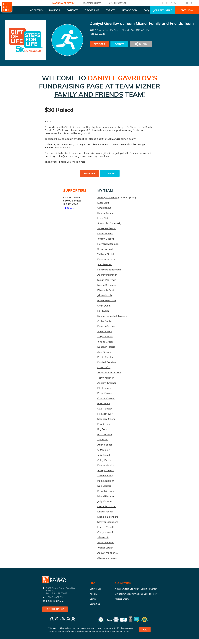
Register (99, 44)
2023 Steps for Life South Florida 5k (112, 30)
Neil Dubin (103, 310)
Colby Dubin (104, 460)
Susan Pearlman (106, 279)
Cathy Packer (105, 321)
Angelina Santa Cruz (109, 372)
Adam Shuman (105, 542)
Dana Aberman (106, 259)
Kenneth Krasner (106, 506)
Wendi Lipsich (105, 547)
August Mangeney (107, 552)
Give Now (186, 10)
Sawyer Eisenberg (107, 521)
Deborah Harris (106, 346)
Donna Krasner (106, 212)
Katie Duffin (103, 367)
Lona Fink (102, 218)
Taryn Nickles (105, 336)
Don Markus (104, 485)
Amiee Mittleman (106, 228)
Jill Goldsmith (104, 295)
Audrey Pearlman (107, 274)
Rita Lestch (103, 403)
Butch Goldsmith (106, 300)
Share (70, 207)
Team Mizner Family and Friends (107, 90)
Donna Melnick (105, 465)
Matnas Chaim (122, 599)
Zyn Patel (102, 439)
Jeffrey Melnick (105, 470)
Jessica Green (105, 341)
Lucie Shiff (103, 202)
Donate (119, 44)
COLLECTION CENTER (91, 3)
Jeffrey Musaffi (105, 238)
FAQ (146, 10)
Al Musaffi (103, 537)
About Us (94, 594)
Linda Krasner (105, 511)
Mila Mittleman (105, 496)
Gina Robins (104, 207)
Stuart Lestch (104, 408)
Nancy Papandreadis (109, 269)
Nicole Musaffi (105, 233)
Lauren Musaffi (105, 527)
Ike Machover (104, 413)
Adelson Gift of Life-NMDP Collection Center (136, 589)
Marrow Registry (63, 3)
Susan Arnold (105, 249)
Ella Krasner (104, 388)
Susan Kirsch (104, 331)
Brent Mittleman (106, 491)
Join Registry (162, 10)
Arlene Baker (104, 444)
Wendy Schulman (107, 197)
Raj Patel (102, 429)
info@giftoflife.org (54, 601)
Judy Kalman (104, 501)
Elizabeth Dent (105, 290)
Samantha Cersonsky (109, 223)
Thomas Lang (105, 475)
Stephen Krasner (106, 418)
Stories (93, 599)
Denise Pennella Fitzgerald (112, 315)
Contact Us (95, 604)
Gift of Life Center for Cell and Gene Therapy (136, 594)
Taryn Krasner (105, 377)
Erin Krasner (104, 424)
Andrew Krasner (106, 382)
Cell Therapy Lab (117, 3)
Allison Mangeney (107, 557)
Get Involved (95, 589)
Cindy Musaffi (105, 532)
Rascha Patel (104, 434)
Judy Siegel (103, 454)
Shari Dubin (104, 305)
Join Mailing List (55, 609)
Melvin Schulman (107, 285)
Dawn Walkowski (107, 326)
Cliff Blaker (103, 449)
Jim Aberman (104, 264)
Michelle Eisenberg (107, 516)
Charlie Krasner (106, 398)
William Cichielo (106, 254)
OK (144, 629)
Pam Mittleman (106, 480)
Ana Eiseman (104, 352)
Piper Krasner (105, 393)
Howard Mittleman (108, 243)
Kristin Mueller (105, 357)
